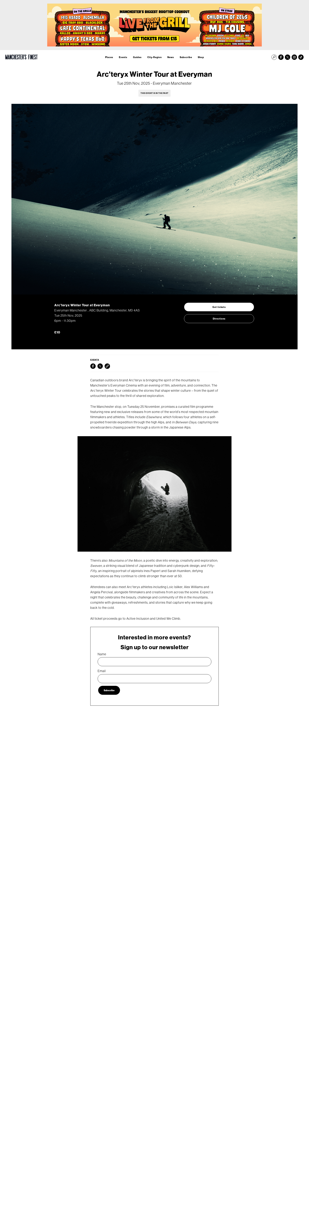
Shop (201, 57)
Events (123, 57)
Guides (137, 57)
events (94, 359)
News (170, 57)
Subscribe (186, 57)
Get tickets (219, 307)
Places (109, 57)
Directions (219, 318)
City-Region (154, 57)
